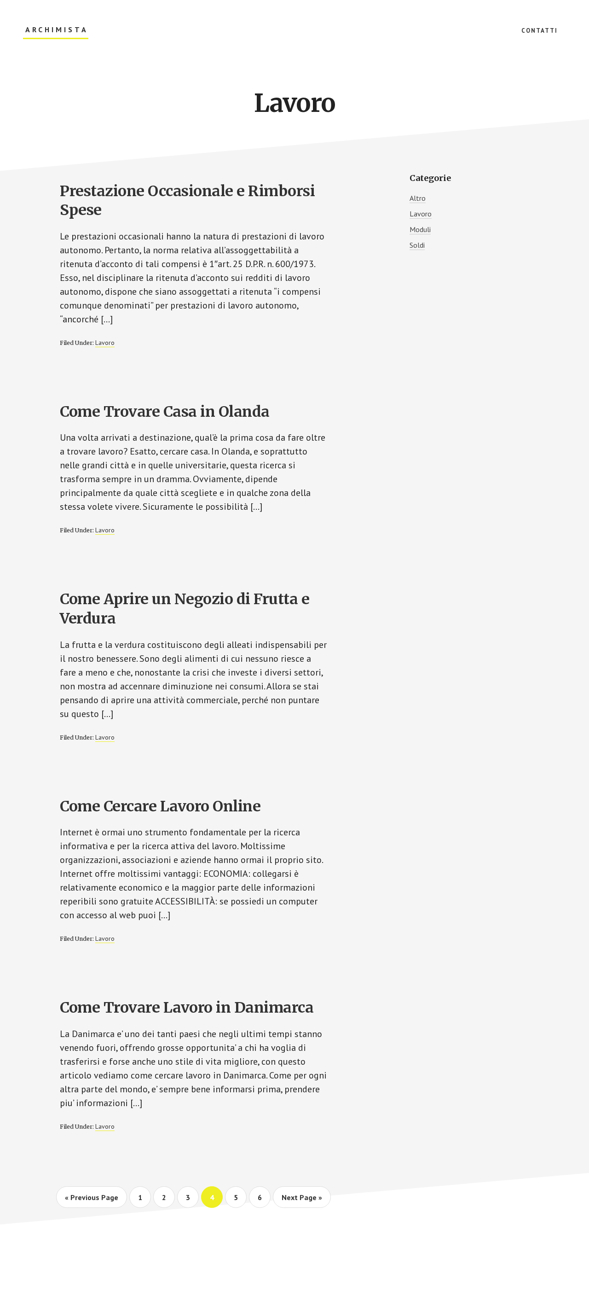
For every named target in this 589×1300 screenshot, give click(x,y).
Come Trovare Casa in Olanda (165, 411)
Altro (418, 198)
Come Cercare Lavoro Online (160, 806)
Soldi (417, 245)
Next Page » (301, 1200)
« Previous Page (91, 1200)
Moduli (420, 229)
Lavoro (105, 342)
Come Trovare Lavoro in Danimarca (186, 1007)
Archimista (56, 29)
